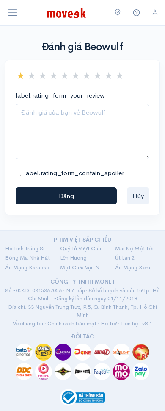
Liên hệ (129, 323)
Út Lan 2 (125, 257)
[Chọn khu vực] (118, 13)
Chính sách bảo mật (71, 323)
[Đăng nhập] (155, 12)
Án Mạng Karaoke (27, 267)
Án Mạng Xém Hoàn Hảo (137, 267)
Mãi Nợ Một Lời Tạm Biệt (137, 248)
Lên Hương (73, 257)
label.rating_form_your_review (60, 95)
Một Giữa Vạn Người (82, 267)
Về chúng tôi (28, 323)
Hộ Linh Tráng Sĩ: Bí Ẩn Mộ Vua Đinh (27, 248)
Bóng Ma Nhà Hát (27, 257)
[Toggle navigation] (13, 12)
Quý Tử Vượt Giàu (81, 248)
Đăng (66, 196)
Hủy (138, 196)
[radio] (21, 75)
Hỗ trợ (109, 323)
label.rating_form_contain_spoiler (74, 173)
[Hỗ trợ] (136, 13)
